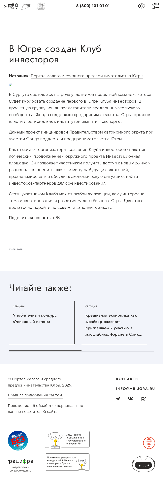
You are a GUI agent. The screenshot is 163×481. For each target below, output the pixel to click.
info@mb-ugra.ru (135, 388)
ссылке (64, 207)
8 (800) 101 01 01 (93, 6)
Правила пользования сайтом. (35, 395)
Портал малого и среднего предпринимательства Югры (87, 75)
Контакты (127, 379)
